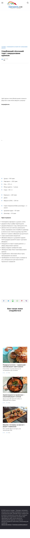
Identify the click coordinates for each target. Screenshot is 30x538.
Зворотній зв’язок (6, 524)
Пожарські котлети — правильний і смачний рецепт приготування (14, 365)
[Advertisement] (15, 29)
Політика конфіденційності (19, 524)
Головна (3, 46)
